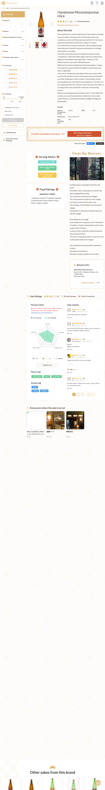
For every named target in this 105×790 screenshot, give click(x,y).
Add (22, 31)
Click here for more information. (42, 313)
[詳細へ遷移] (36, 420)
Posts (101, 143)
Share (92, 143)
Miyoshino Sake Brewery (65, 25)
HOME (3, 8)
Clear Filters (13, 125)
